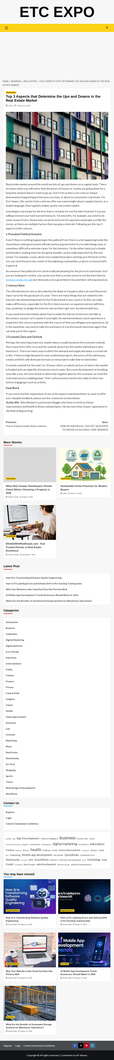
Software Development (70, 860)
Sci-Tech (10, 764)
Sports (9, 776)
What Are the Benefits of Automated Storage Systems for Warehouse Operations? (49, 600)
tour (104, 859)
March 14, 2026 (76, 493)
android (8, 839)
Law (8, 728)
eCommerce (83, 844)
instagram (85, 850)
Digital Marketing (15, 640)
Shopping (11, 770)
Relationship (12, 758)
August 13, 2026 (26, 1031)
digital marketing (65, 844)
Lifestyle (10, 734)
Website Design (63, 864)
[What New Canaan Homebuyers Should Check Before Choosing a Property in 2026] (30, 464)
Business (10, 628)
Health (9, 711)
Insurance (11, 722)
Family (9, 669)
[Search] (107, 27)
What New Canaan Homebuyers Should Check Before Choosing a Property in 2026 (29, 490)
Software (54, 860)
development (47, 844)
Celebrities (11, 634)
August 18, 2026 (26, 978)
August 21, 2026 (26, 924)
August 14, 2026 (81, 978)
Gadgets (10, 699)
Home (55, 850)
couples (24, 844)
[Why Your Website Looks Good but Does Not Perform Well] (30, 950)
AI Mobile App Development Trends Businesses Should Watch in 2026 (42, 595)
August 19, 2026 (81, 924)
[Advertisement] (57, 54)
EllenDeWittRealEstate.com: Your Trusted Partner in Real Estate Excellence (25, 547)
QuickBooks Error (87, 855)
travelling (18, 864)
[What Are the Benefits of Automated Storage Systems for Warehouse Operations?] (30, 1003)
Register (10, 812)
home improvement (69, 850)
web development (46, 864)
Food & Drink (12, 693)
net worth (58, 855)
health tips (47, 850)
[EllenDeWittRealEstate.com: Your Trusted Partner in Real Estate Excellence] (30, 522)
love (7, 855)
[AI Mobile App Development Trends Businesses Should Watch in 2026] (84, 950)
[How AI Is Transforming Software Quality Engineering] (30, 896)
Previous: (26, 424)
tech (84, 860)
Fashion (10, 675)
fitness (26, 850)
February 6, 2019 (23, 105)
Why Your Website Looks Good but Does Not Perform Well (37, 589)
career (92, 838)
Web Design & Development (20, 788)
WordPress (11, 793)
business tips (82, 838)
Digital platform (14, 645)
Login (9, 818)
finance (19, 850)
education (97, 844)
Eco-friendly (12, 651)
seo (30, 859)
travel (10, 864)
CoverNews (67, 1055)
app (14, 839)
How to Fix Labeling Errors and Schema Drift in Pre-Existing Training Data (44, 583)
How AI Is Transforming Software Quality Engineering (34, 577)
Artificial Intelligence (49, 838)
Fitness (10, 687)
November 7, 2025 (28, 555)
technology (94, 859)
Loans (101, 850)
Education (11, 657)
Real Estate (11, 92)
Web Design (29, 864)
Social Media (41, 859)
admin (10, 105)
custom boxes (35, 844)
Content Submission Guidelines (22, 823)
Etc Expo (57, 12)
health (35, 849)
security (24, 860)
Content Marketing (13, 844)
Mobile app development (37, 855)
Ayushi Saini (12, 924)
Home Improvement (16, 716)
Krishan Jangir (13, 497)
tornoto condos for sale (19, 279)
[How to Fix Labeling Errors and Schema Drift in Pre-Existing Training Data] (84, 896)
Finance (10, 681)
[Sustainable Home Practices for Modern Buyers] (84, 464)
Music (9, 746)
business (68, 837)
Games (9, 705)
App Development (27, 838)
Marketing (11, 740)
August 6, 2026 (27, 497)
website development (81, 864)
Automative (12, 622)
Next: (84, 426)
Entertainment (13, 663)
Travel (9, 782)
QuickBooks (71, 855)
